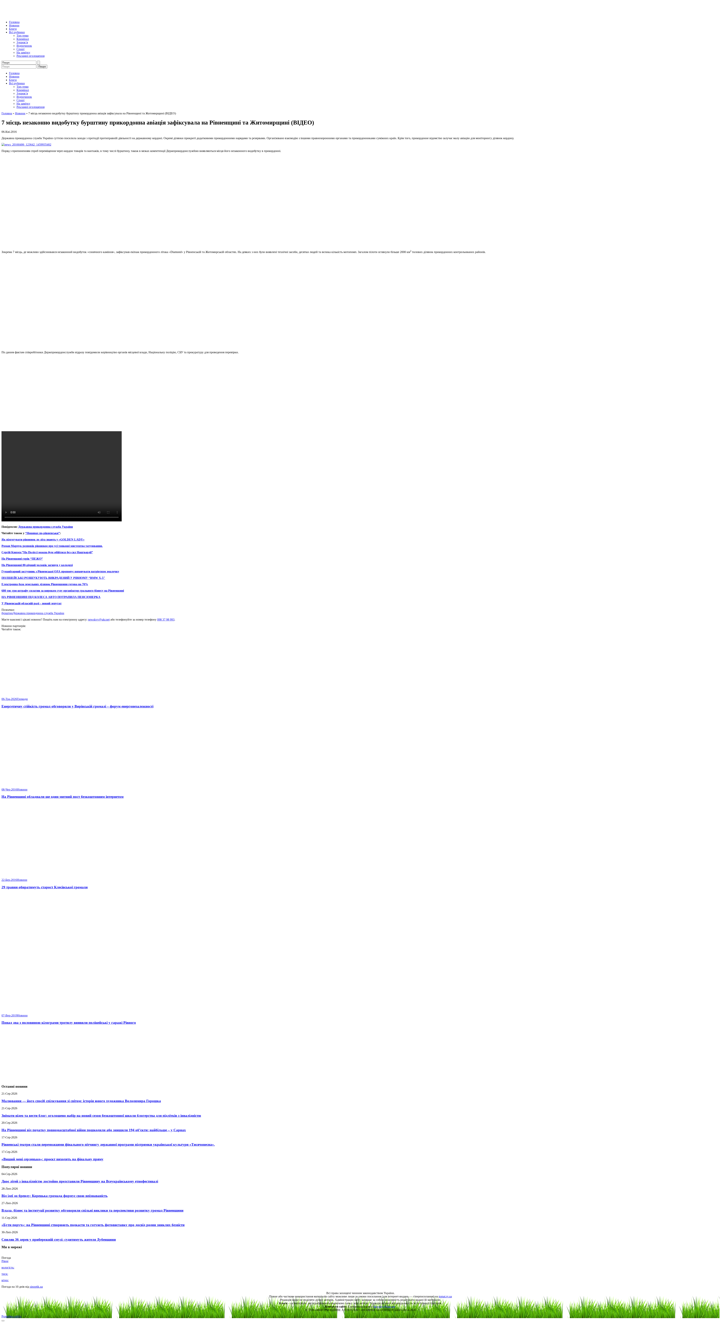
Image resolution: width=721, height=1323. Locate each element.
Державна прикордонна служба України (45, 526)
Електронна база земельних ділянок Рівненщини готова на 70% (45, 584)
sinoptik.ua (36, 1286)
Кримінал (23, 39)
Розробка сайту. (11, 1316)
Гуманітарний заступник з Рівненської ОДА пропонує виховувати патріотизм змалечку (60, 571)
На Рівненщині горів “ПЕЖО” (22, 558)
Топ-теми (23, 35)
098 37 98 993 (165, 619)
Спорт (21, 49)
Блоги (13, 28)
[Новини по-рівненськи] (48, 15)
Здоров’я (22, 42)
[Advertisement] (360, 1054)
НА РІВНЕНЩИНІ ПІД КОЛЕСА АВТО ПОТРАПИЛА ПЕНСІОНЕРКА (51, 597)
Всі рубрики (17, 32)
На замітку (23, 52)
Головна (14, 22)
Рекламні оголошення (30, 55)
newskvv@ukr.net (99, 619)
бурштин (7, 613)
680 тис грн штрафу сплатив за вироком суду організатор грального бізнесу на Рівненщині (63, 590)
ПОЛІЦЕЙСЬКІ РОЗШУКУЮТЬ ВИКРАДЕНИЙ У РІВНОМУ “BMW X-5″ (53, 577)
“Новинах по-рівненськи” (42, 533)
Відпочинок (24, 45)
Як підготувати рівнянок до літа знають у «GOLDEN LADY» (43, 539)
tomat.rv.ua (445, 1296)
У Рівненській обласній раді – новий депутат (32, 603)
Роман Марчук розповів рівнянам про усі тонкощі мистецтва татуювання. (52, 545)
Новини (14, 25)
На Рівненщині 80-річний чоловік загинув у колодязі (37, 565)
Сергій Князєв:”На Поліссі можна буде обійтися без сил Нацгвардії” (47, 552)
